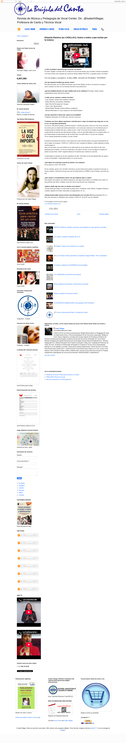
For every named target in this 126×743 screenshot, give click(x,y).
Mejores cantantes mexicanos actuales (66, 293)
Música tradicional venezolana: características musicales (71, 284)
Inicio (78, 214)
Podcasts (21, 490)
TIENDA (94, 29)
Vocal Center (58, 720)
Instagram (22, 485)
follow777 (94, 728)
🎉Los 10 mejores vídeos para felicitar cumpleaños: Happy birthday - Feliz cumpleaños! (80, 255)
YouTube (21, 495)
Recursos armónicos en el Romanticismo (58, 379)
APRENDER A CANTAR (47, 29)
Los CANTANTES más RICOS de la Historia (67, 274)
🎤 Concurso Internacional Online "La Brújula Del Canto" (71, 312)
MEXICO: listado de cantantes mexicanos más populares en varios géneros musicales (80, 227)
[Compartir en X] (53, 209)
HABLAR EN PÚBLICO (81, 29)
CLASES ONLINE (30, 29)
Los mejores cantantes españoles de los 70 (67, 236)
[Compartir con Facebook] (55, 209)
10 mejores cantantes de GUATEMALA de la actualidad (70, 265)
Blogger (63, 730)
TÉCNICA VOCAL (63, 29)
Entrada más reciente (51, 214)
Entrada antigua (104, 214)
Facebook (22, 483)
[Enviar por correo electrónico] (50, 209)
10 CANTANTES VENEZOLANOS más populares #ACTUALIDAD (74, 303)
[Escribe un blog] (52, 209)
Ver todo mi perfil (50, 355)
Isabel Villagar (59, 328)
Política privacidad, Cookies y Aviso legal (27, 717)
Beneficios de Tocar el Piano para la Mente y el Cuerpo (62, 374)
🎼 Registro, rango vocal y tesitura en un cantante (69, 246)
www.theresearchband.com (52, 203)
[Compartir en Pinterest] (57, 209)
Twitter (21, 492)
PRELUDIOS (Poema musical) (55, 377)
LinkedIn (21, 488)
